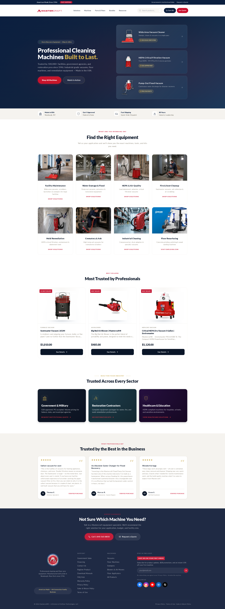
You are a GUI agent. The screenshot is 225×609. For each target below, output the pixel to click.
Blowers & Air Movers (115, 570)
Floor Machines (113, 562)
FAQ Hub (81, 577)
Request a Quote (182, 2)
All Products (112, 577)
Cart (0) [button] (171, 10)
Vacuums (110, 558)
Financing (81, 562)
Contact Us (81, 566)
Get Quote (182, 10)
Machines (87, 10)
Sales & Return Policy (85, 588)
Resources (122, 10)
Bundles (112, 10)
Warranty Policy (83, 581)
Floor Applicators (114, 573)
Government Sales (84, 558)
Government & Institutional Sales (163, 2)
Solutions (76, 10)
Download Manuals (85, 573)
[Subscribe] (186, 570)
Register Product (83, 570)
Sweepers (111, 566)
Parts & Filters (100, 10)
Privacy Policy (82, 585)
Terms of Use (82, 592)
